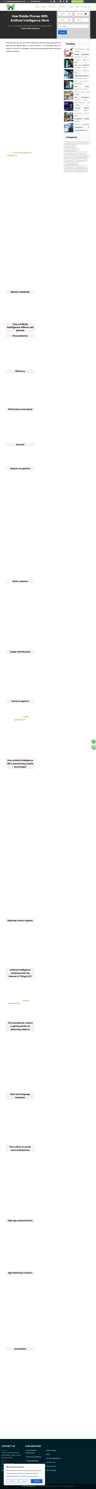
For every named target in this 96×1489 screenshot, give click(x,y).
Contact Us (85, 7)
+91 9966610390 (35, 1)
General (68, 170)
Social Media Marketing (81, 156)
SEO (67, 156)
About (43, 7)
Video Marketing (80, 170)
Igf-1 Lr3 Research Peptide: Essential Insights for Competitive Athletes (82, 66)
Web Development (71, 149)
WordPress (81, 160)
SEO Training (51, 1470)
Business (77, 59)
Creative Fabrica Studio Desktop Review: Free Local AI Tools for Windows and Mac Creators (82, 109)
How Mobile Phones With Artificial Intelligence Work (33, 26)
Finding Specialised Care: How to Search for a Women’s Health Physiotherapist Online (82, 55)
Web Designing (70, 153)
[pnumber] (93, 747)
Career (70, 7)
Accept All (37, 1481)
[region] (24, 1474)
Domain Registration (54, 1458)
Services (51, 7)
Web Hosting (51, 1450)
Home (37, 7)
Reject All (24, 1481)
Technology (78, 113)
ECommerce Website (34, 1457)
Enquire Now (78, 1)
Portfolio (62, 7)
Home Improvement (81, 81)
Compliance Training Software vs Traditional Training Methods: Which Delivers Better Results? (82, 120)
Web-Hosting (70, 167)
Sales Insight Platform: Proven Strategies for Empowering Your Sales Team (82, 77)
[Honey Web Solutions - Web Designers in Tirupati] (11, 6)
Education (82, 167)
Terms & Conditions (29, 1486)
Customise (12, 1481)
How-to (82, 153)
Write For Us (51, 1462)
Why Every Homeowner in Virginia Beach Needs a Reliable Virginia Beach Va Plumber (82, 87)
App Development (80, 102)
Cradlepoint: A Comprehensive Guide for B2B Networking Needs (82, 129)
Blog (77, 7)
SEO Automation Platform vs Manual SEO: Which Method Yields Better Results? (82, 98)
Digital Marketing (79, 49)
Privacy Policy (51, 1466)
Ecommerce (69, 160)
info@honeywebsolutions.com (16, 1)
